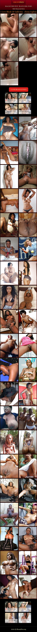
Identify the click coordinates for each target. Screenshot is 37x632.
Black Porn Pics (11, 6)
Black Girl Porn (25, 6)
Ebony (18, 2)
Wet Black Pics (18, 9)
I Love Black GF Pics (18, 89)
